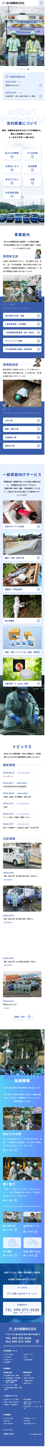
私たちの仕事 (8, 1416)
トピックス (8, 1427)
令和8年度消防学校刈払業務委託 (14, 784)
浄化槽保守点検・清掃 (14, 314)
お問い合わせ (9, 1431)
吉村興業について (10, 1348)
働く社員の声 (8, 1421)
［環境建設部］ (27, 1370)
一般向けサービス (10, 1393)
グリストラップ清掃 (13, 339)
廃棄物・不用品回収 (10, 1402)
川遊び (5, 805)
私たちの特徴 (12, 152)
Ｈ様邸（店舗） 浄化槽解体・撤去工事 (17, 794)
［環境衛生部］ (7, 1370)
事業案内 (7, 1366)
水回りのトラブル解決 (11, 1397)
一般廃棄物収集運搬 (20, 331)
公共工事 (9, 418)
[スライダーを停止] (28, 69)
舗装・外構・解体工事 (11, 1400)
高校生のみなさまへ (12, 85)
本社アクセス (12, 179)
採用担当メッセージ (30, 1416)
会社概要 (32, 166)
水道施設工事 (10, 435)
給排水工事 (9, 443)
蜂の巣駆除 (27, 1397)
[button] (16, 69)
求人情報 (27, 1419)
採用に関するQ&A (30, 1421)
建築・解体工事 (11, 426)
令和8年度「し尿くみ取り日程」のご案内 (20, 96)
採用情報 (7, 1412)
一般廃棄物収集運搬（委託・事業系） (10, 1379)
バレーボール (8, 774)
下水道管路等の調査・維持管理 (18, 348)
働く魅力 (7, 1419)
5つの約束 (32, 152)
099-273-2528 (26, 1307)
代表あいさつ (12, 166)
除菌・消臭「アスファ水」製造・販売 (32, 1401)
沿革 (32, 179)
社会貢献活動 (12, 192)
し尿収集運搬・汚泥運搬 (15, 323)
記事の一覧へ (20, 1014)
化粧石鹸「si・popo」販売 (32, 1405)
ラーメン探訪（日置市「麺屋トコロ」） (17, 815)
